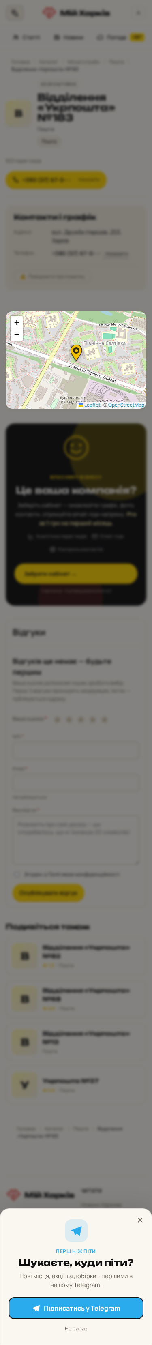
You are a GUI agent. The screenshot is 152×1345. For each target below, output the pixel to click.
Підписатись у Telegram (82, 1308)
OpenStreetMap (126, 404)
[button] (76, 353)
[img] (76, 360)
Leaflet (92, 404)
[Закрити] (140, 1220)
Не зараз (76, 1328)
